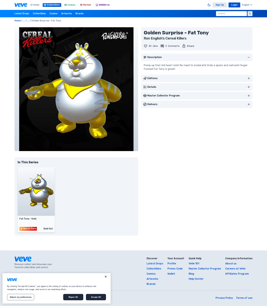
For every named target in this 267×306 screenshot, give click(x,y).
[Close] (105, 276)
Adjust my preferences (21, 297)
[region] (56, 288)
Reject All (73, 297)
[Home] (21, 5)
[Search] (250, 13)
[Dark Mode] (209, 5)
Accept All (96, 297)
